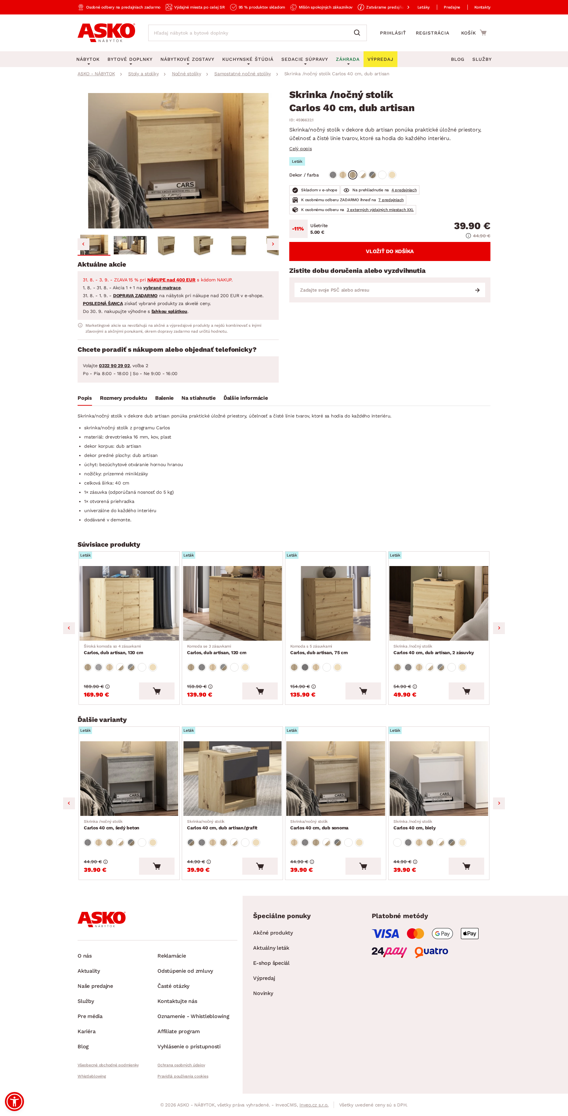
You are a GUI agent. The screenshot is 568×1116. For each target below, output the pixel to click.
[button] (94, 245)
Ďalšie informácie (246, 398)
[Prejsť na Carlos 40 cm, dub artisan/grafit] (232, 778)
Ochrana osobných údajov (181, 1065)
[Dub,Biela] (363, 175)
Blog (457, 59)
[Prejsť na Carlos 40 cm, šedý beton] (129, 778)
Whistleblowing (92, 1076)
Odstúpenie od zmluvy (185, 971)
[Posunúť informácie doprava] (403, 7)
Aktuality (89, 971)
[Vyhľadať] (358, 33)
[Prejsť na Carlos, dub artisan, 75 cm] (335, 603)
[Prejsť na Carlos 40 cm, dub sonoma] (335, 778)
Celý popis (300, 148)
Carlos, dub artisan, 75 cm (319, 649)
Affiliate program (178, 1031)
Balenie (164, 398)
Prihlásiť (393, 33)
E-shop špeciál (271, 963)
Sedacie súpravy (304, 59)
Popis (85, 398)
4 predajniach (404, 190)
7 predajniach (391, 200)
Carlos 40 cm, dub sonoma (319, 824)
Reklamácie (171, 956)
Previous (69, 628)
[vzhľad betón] (333, 175)
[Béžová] (392, 175)
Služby (482, 59)
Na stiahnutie (198, 398)
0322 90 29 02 (114, 365)
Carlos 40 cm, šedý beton (111, 824)
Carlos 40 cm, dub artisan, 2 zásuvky (433, 649)
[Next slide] (273, 244)
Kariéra (86, 1031)
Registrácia (432, 33)
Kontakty (482, 7)
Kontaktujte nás (177, 1001)
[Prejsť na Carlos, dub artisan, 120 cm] (129, 603)
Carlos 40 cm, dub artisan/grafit (222, 824)
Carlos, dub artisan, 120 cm (113, 649)
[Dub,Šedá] (372, 175)
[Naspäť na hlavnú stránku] (106, 32)
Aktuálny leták (271, 948)
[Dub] (343, 175)
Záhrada (348, 59)
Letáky (423, 7)
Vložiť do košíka (390, 251)
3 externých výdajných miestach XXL (380, 209)
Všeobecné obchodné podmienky (108, 1065)
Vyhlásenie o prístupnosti (189, 1046)
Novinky (263, 993)
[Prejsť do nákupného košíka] (473, 32)
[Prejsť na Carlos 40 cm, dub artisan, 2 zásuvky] (439, 603)
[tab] (85, 399)
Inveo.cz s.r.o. (313, 1104)
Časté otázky (173, 986)
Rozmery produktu (123, 398)
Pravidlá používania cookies (182, 1076)
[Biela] (382, 175)
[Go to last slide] (83, 244)
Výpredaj (264, 978)
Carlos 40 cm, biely (414, 824)
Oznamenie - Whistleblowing (193, 1016)
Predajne (452, 7)
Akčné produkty (273, 933)
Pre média (90, 1016)
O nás (85, 956)
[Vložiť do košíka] (157, 691)
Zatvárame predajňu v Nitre (391, 7)
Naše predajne (95, 986)
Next (499, 628)
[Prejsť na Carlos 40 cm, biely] (439, 778)
